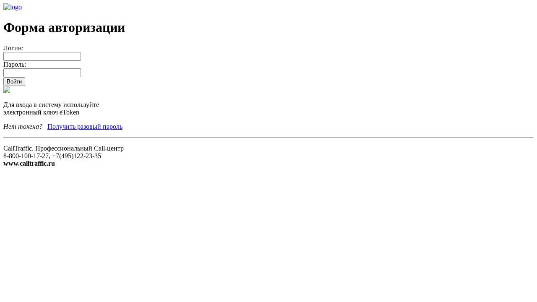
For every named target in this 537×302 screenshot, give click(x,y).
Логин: (13, 48)
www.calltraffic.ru (29, 163)
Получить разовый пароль (85, 126)
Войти (14, 81)
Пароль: (14, 64)
